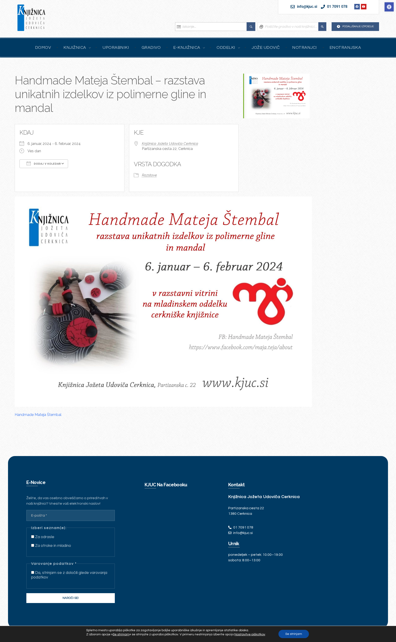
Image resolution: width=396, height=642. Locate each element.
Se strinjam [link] (121, 634)
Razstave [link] (149, 175)
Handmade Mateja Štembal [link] (38, 414)
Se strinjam (293, 634)
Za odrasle (44, 537)
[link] (389, 6)
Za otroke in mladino (52, 546)
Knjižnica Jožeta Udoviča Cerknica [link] (170, 143)
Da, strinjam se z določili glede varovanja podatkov (69, 575)
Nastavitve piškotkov (249, 634)
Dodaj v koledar (47, 163)
